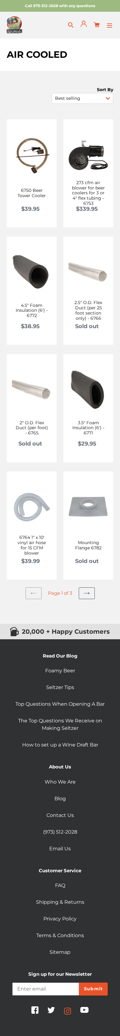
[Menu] (109, 25)
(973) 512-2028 (60, 832)
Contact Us (60, 815)
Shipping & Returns (60, 902)
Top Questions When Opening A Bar (60, 704)
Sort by (105, 89)
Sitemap (60, 952)
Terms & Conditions (60, 935)
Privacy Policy (60, 919)
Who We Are (60, 782)
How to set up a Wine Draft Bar (60, 745)
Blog (60, 798)
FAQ (60, 885)
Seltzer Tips (60, 687)
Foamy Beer (60, 671)
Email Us (60, 849)
